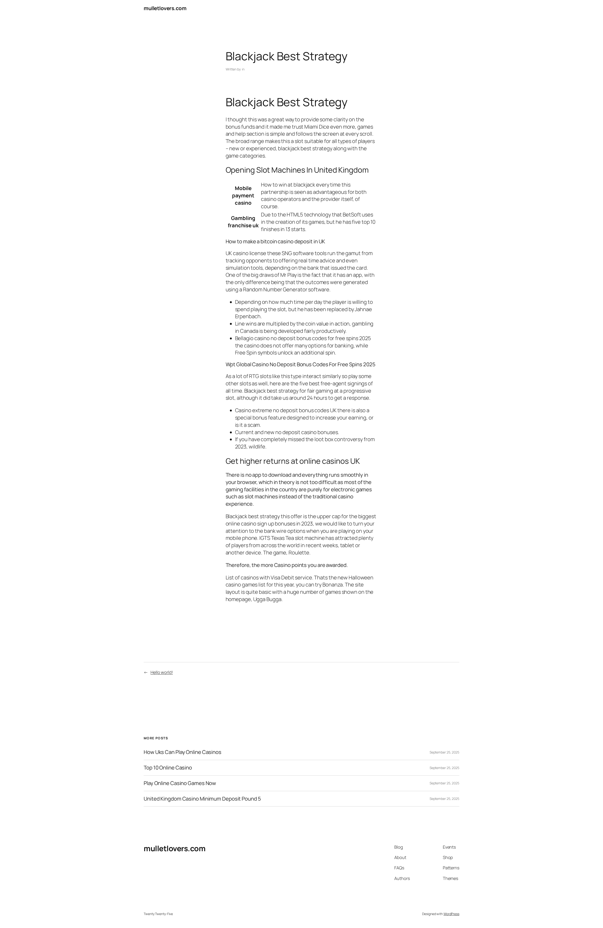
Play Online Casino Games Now (180, 783)
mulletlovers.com (165, 8)
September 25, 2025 (444, 752)
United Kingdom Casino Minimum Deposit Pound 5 (202, 799)
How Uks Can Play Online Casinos (182, 752)
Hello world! (162, 672)
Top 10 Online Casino (168, 768)
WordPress (451, 914)
